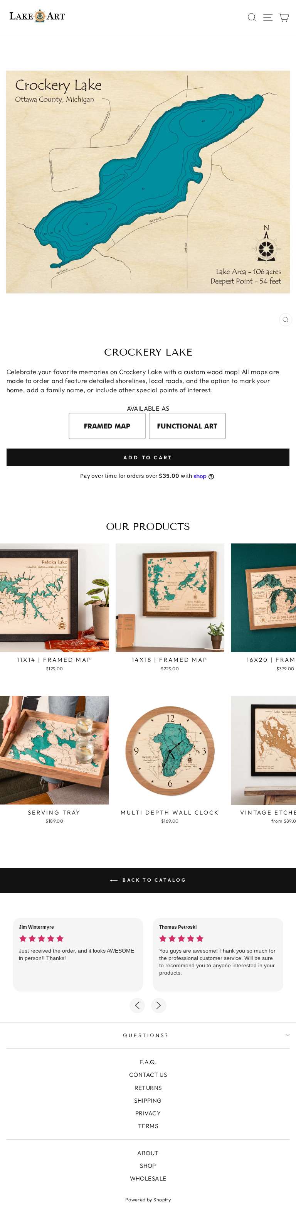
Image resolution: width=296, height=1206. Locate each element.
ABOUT (147, 1153)
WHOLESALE (148, 1178)
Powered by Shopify (148, 1199)
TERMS (148, 1126)
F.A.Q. (148, 1062)
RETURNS (148, 1087)
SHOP (148, 1165)
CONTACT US (148, 1074)
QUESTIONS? (146, 1035)
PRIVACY (148, 1113)
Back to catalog (154, 880)
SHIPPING (147, 1100)
